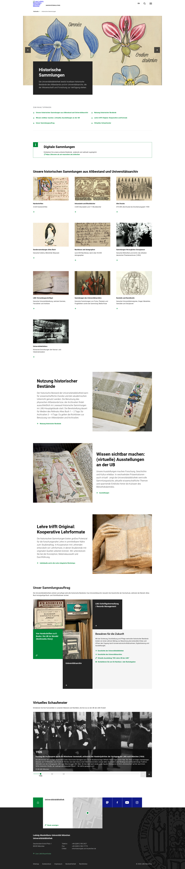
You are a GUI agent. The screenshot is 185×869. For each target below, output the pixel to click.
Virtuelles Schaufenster (102, 123)
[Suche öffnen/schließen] (145, 4)
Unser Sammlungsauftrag (45, 123)
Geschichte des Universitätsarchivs (110, 654)
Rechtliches (83, 864)
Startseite (36, 11)
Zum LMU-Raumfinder (43, 854)
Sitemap (36, 864)
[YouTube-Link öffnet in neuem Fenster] (127, 802)
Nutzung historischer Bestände (105, 112)
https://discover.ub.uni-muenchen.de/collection (63, 154)
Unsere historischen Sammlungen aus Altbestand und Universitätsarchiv (62, 112)
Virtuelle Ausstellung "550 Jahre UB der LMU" (113, 658)
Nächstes (157, 50)
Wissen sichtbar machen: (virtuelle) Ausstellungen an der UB (58, 118)
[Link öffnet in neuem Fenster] (72, 812)
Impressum (58, 864)
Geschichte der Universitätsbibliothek (111, 651)
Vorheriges (28, 50)
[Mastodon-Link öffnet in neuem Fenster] (107, 802)
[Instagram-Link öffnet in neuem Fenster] (137, 802)
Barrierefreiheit (71, 864)
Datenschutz (46, 864)
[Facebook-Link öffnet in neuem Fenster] (117, 802)
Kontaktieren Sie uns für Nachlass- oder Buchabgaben (117, 662)
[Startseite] (38, 802)
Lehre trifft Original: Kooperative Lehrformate (110, 118)
